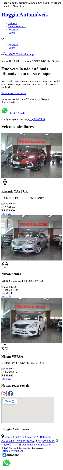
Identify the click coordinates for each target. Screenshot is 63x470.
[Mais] (2, 38)
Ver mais (6, 213)
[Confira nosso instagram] (4, 395)
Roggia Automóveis (24, 14)
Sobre (11, 32)
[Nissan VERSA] (31, 321)
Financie (13, 29)
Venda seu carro (17, 26)
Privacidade (16, 450)
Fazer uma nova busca (13, 93)
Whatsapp (28, 54)
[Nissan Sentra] (31, 238)
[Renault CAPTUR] (31, 156)
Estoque (12, 23)
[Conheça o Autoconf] (10, 456)
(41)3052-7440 (16, 112)
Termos (5, 450)
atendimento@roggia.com (36, 444)
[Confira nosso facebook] (10, 395)
